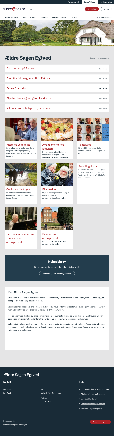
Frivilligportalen (106, 2)
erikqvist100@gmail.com (51, 393)
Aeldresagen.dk (73, 2)
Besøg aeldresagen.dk (100, 422)
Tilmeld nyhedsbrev (105, 17)
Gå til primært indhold (11, 2)
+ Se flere (73, 17)
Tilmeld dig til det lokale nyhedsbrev (57, 273)
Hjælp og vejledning (11, 17)
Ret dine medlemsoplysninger (93, 404)
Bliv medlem (92, 9)
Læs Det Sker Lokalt (89, 399)
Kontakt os (44, 17)
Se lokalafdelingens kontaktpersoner (95, 389)
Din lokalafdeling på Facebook (93, 394)
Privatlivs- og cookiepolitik (91, 408)
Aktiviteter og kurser (29, 17)
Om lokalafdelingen (59, 17)
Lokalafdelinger (90, 2)
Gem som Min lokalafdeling (99, 58)
